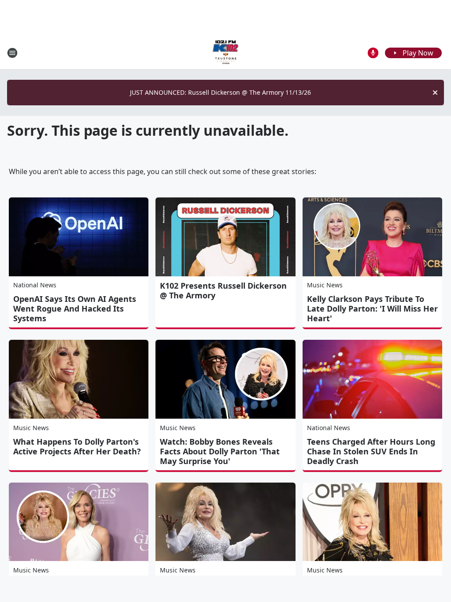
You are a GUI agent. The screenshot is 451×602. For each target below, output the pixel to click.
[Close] (435, 92)
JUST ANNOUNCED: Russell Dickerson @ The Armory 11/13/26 (220, 92)
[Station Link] (225, 52)
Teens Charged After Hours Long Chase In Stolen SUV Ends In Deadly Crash (371, 451)
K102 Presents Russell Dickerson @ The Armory (223, 290)
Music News (325, 285)
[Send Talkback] (373, 53)
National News (34, 285)
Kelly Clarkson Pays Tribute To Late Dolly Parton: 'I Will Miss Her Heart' (372, 308)
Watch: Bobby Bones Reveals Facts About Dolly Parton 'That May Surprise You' (220, 451)
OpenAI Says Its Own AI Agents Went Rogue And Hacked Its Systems (74, 308)
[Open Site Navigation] (12, 53)
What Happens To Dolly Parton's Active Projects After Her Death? (77, 446)
